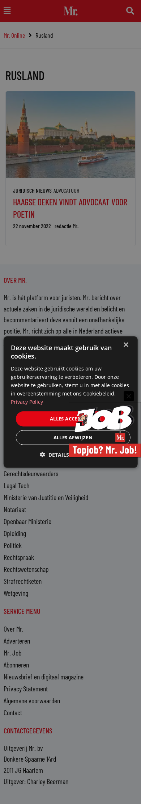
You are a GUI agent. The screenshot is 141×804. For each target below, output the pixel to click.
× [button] (125, 345)
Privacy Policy (27, 401)
